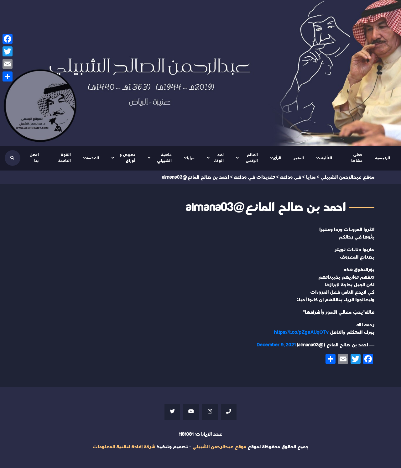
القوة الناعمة (64, 158)
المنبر (299, 158)
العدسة (92, 158)
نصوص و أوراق (127, 158)
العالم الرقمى (252, 158)
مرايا (191, 158)
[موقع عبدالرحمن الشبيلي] (200, 73)
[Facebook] (7, 39)
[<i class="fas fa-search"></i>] (12, 158)
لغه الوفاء (218, 158)
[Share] (7, 76)
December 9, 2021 (276, 345)
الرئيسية (382, 158)
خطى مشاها (356, 158)
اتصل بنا (34, 158)
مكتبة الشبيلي (164, 158)
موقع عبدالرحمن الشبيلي (219, 446)
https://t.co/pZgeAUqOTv (301, 332)
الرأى (277, 158)
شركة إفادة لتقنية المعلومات (124, 446)
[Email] (7, 64)
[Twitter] (7, 51)
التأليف (325, 158)
